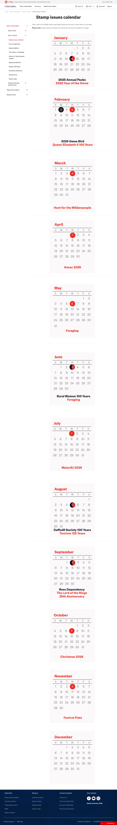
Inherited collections (15, 70)
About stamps (12, 35)
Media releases (10, 812)
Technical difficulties (67, 801)
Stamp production (15, 62)
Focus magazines (14, 44)
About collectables (13, 26)
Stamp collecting (14, 66)
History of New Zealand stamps (16, 57)
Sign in (109, 6)
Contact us (63, 797)
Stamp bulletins (14, 48)
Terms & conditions (84, 821)
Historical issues (37, 797)
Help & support (9, 821)
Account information (66, 805)
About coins (12, 30)
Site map (20, 821)
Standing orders (10, 801)
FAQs (6, 809)
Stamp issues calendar (16, 40)
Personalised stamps (12, 797)
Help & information (13, 90)
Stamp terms (13, 75)
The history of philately (16, 52)
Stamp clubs (13, 79)
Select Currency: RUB (95, 803)
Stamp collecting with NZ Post (13, 84)
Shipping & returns (11, 805)
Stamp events (11, 95)
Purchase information (67, 809)
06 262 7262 (108, 2)
